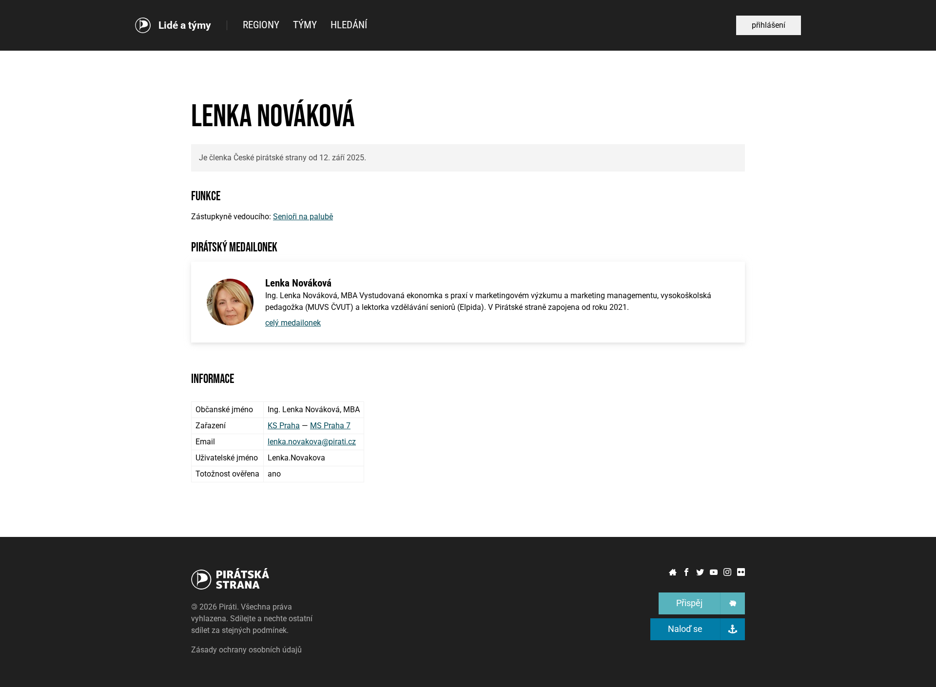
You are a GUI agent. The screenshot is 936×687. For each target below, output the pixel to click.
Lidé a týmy (184, 25)
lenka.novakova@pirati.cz (312, 441)
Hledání (349, 25)
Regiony (261, 25)
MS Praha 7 (330, 425)
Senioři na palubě (303, 216)
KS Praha (284, 425)
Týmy (305, 25)
